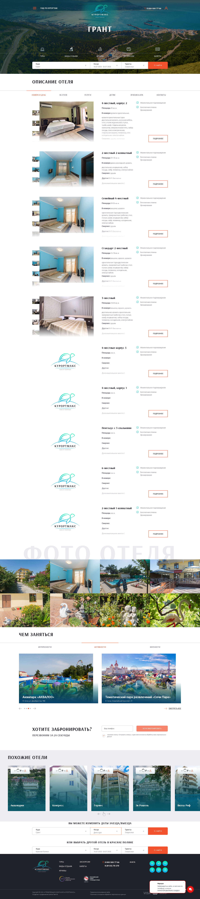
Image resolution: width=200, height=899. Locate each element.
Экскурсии (85, 862)
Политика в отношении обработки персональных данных (108, 894)
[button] (24, 708)
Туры (61, 862)
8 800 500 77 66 (154, 8)
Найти (159, 65)
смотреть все (175, 708)
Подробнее (158, 139)
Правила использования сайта (100, 892)
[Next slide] (34, 708)
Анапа (132, 862)
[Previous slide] (20, 708)
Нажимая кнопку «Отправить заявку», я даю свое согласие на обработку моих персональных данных (136, 735)
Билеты (83, 866)
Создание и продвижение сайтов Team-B (45, 894)
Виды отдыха (65, 866)
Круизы (62, 871)
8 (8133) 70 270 (112, 866)
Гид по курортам (48, 8)
